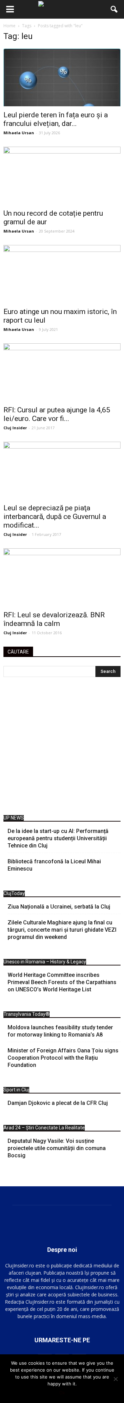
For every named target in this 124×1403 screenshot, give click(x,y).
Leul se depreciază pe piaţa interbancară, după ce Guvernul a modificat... (54, 516)
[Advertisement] (62, 748)
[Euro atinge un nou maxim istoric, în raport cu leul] (62, 274)
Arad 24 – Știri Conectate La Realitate (44, 1127)
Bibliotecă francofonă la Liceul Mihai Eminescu (54, 865)
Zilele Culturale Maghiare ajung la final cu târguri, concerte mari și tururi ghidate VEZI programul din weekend (62, 929)
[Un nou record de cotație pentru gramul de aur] (62, 176)
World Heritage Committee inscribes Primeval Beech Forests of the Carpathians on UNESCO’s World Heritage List (62, 982)
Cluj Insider (15, 427)
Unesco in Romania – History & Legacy (44, 961)
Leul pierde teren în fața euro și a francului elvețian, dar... (55, 119)
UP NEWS (13, 818)
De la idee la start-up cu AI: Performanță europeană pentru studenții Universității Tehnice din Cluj (58, 838)
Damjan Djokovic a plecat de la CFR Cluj (58, 1103)
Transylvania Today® (26, 1014)
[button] (114, 9)
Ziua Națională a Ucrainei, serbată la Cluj (59, 906)
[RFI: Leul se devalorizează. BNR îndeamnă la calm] (62, 577)
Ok (62, 1392)
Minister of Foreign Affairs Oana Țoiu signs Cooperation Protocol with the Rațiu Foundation (63, 1057)
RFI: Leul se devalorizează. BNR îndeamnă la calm (54, 619)
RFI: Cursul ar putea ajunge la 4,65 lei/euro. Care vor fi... (56, 414)
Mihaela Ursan (18, 132)
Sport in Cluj (16, 1089)
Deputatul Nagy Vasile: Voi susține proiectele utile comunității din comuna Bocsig (57, 1148)
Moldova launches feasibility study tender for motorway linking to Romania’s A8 (60, 1031)
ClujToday (14, 893)
